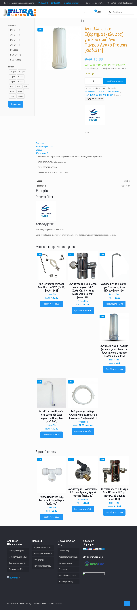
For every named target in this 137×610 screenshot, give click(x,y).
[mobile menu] (76, 12)
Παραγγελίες (64, 551)
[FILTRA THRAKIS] (19, 12)
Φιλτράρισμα (16, 104)
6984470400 (111, 3)
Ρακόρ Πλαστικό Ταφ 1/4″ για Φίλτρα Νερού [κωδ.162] (51, 500)
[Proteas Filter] (95, 115)
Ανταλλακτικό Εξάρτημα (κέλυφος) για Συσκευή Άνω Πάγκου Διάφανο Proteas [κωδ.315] (114, 351)
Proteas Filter (52, 294)
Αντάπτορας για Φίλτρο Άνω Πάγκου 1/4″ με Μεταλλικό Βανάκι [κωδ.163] (114, 494)
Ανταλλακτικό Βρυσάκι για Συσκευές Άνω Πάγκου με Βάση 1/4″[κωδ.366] (51, 416)
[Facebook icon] (120, 603)
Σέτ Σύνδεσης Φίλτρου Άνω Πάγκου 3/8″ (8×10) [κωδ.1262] (51, 287)
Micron (11, 67)
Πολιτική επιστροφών (17, 563)
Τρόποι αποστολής (16, 569)
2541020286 (56, 3)
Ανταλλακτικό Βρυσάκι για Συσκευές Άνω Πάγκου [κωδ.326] (114, 287)
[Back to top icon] (127, 603)
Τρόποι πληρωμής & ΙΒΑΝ (18, 557)
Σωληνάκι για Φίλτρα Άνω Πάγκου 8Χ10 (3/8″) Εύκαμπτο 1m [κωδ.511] (83, 415)
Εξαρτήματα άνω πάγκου (94, 99)
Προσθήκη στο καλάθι (114, 81)
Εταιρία (39, 150)
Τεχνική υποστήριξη (16, 551)
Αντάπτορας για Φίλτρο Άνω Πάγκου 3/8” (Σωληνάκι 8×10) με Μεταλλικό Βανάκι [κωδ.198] (83, 290)
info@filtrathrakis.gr (125, 3)
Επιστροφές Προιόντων (43, 553)
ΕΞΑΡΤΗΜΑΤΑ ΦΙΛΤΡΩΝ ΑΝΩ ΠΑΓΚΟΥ (99, 95)
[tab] (83, 143)
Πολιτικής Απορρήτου (42, 566)
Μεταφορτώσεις (65, 563)
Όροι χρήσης (39, 560)
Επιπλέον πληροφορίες (44, 146)
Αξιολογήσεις (42, 153)
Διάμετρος (12, 25)
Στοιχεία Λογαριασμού (68, 575)
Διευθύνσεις (64, 569)
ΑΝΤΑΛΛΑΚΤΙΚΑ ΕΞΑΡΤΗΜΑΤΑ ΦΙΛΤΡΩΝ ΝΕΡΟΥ (102, 92)
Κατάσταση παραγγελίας (95, 3)
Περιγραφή (40, 143)
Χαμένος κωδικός (66, 581)
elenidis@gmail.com (71, 3)
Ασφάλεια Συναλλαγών (42, 547)
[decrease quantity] (87, 81)
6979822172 (43, 3)
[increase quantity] (99, 81)
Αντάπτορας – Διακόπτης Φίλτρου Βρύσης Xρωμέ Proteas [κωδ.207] (83, 492)
